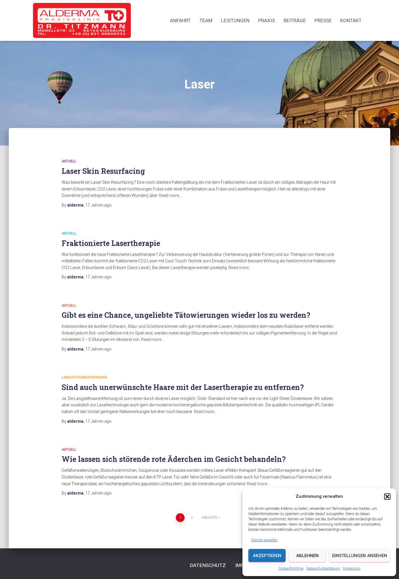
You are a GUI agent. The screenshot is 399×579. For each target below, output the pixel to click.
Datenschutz (208, 565)
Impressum (351, 568)
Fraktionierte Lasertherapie (111, 243)
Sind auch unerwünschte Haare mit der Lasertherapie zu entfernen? (183, 387)
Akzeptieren (267, 555)
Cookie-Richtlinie (290, 568)
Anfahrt (180, 20)
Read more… (170, 195)
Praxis (266, 20)
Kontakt (351, 20)
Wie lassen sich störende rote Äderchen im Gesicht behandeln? (174, 459)
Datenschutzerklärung (323, 568)
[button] (387, 497)
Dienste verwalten (264, 540)
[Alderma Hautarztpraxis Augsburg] (82, 20)
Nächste (209, 518)
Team (206, 20)
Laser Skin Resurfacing (103, 171)
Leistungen (235, 20)
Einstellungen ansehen (359, 555)
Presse (323, 20)
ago (98, 205)
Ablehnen (307, 555)
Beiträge (295, 20)
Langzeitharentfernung (84, 377)
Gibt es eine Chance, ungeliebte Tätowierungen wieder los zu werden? (186, 315)
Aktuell (69, 161)
